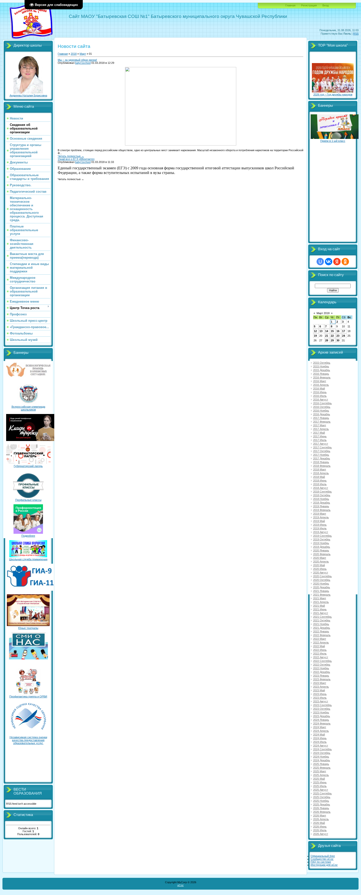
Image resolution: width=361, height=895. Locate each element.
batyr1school (83, 62)
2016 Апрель (321, 384)
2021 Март (319, 598)
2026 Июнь (320, 826)
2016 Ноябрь (321, 410)
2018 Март (319, 469)
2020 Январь (321, 550)
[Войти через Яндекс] (337, 261)
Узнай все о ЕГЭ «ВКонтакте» (76, 159)
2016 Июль (320, 395)
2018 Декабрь (321, 502)
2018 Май (319, 476)
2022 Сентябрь (322, 660)
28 (326, 340)
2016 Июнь (320, 392)
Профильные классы (28, 499)
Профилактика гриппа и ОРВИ (28, 696)
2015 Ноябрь (321, 366)
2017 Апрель (321, 428)
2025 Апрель (321, 775)
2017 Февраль (322, 421)
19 (315, 335)
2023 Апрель (321, 686)
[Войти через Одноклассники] (345, 261)
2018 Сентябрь (322, 491)
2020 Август (320, 572)
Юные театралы (28, 628)
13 (320, 331)
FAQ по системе (321, 861)
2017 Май (319, 432)
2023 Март (319, 682)
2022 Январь (321, 631)
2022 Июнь (320, 649)
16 (337, 331)
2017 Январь (321, 417)
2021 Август (320, 613)
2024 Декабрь (321, 760)
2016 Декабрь (321, 414)
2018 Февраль (322, 465)
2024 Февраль (322, 723)
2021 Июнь (320, 609)
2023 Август (320, 701)
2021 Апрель (321, 602)
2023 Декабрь (321, 716)
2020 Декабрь (321, 587)
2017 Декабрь (321, 458)
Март (83, 53)
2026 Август (320, 833)
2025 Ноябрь (321, 800)
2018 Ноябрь (321, 498)
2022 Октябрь (321, 664)
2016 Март (319, 381)
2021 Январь (321, 590)
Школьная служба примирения (28, 559)
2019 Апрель (321, 517)
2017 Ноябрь (321, 454)
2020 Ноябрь (321, 583)
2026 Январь (321, 808)
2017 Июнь (320, 436)
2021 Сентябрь (322, 616)
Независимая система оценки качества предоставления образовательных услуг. (28, 740)
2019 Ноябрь (321, 543)
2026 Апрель (321, 819)
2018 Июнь (320, 480)
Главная (290, 5)
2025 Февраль (322, 767)
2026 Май (319, 822)
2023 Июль (320, 697)
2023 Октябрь (321, 708)
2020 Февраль (322, 554)
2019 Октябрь (321, 539)
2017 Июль (320, 440)
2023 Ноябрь (321, 712)
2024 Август (320, 745)
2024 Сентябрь (322, 749)
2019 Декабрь (321, 546)
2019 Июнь (320, 524)
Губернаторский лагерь (28, 466)
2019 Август (320, 532)
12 (315, 331)
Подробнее (28, 535)
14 (326, 331)
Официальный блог (323, 856)
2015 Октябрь (321, 362)
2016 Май (319, 388)
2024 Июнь (320, 738)
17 (343, 331)
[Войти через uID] (320, 261)
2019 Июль (320, 528)
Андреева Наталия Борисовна (28, 95)
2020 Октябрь (321, 579)
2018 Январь (321, 462)
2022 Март (319, 638)
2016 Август (320, 399)
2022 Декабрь (321, 671)
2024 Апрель (321, 730)
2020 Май (319, 565)
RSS (356, 33)
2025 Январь (321, 763)
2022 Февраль (322, 635)
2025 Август (320, 789)
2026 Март (319, 815)
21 (326, 335)
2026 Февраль (322, 811)
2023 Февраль (322, 679)
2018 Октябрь (321, 495)
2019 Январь (321, 506)
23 (337, 335)
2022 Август (320, 657)
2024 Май (319, 734)
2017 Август (320, 443)
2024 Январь (321, 719)
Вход (325, 5)
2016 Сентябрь (322, 403)
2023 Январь (321, 675)
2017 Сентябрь (322, 447)
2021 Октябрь (321, 620)
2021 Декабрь (321, 627)
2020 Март (319, 557)
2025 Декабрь (321, 804)
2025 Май (319, 778)
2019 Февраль (322, 509)
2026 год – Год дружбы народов (332, 94)
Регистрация (309, 5)
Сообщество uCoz (322, 858)
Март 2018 (323, 313)
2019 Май (319, 521)
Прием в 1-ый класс (332, 140)
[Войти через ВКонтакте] (328, 261)
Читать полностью (71, 156)
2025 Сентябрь (322, 793)
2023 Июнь (320, 694)
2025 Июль (320, 786)
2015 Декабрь (321, 370)
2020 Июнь (320, 568)
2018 (74, 53)
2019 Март (319, 513)
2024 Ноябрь (321, 756)
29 (332, 340)
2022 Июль (320, 653)
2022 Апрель (321, 642)
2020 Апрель (321, 561)
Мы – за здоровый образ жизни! (77, 59)
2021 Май (319, 605)
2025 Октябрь (321, 797)
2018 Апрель (321, 473)
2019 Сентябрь (322, 535)
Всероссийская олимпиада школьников (28, 408)
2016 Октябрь (321, 406)
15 (332, 331)
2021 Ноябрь (321, 624)
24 (343, 335)
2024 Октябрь (321, 752)
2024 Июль (320, 741)
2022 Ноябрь (321, 668)
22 (332, 335)
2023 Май (319, 690)
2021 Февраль (322, 594)
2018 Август (320, 487)
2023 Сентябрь (322, 705)
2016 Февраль (322, 377)
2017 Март (319, 425)
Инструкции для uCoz (324, 864)
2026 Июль (320, 830)
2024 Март (319, 727)
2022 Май (319, 646)
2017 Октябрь (321, 451)
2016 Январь (321, 373)
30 (337, 340)
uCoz (180, 885)
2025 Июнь (320, 782)
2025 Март (319, 771)
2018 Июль (320, 484)
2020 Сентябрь (322, 576)
